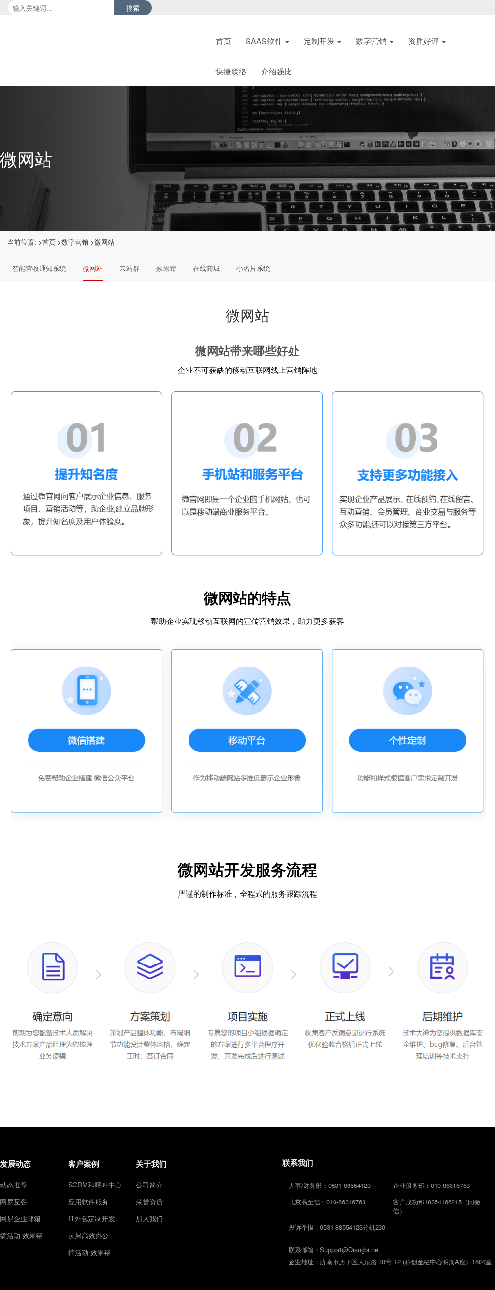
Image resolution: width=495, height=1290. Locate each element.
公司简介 (149, 1184)
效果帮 (166, 268)
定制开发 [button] (320, 40)
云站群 (129, 268)
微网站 (93, 268)
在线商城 (206, 268)
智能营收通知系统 (39, 268)
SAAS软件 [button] (265, 40)
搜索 (133, 8)
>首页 (47, 242)
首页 (223, 40)
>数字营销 (73, 242)
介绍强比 (276, 71)
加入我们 (149, 1218)
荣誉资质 (149, 1201)
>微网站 (102, 242)
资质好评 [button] (424, 40)
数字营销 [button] (372, 40)
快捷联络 (231, 71)
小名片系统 (253, 268)
